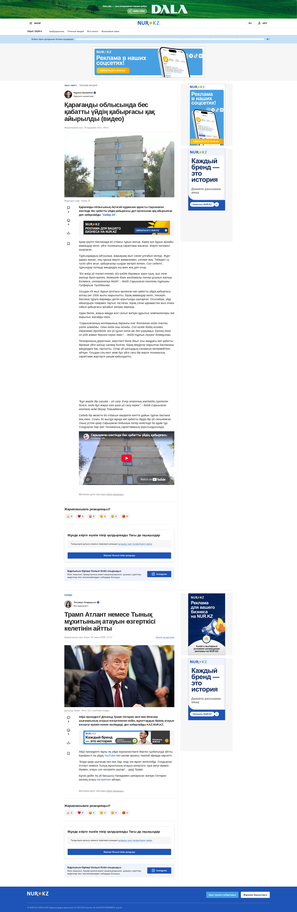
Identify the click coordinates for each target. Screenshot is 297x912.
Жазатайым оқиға (110, 31)
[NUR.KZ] (148, 23)
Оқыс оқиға (34, 31)
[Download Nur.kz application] (148, 9)
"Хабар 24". (109, 214)
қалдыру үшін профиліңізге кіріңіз (135, 544)
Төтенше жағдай (75, 31)
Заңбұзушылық (56, 31)
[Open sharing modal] (68, 233)
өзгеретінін (104, 779)
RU (250, 23)
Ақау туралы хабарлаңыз (222, 895)
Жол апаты (92, 31)
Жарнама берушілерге (255, 895)
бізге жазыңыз (115, 494)
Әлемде (68, 595)
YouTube (109, 755)
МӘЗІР (37, 23)
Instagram (161, 574)
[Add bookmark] (68, 243)
